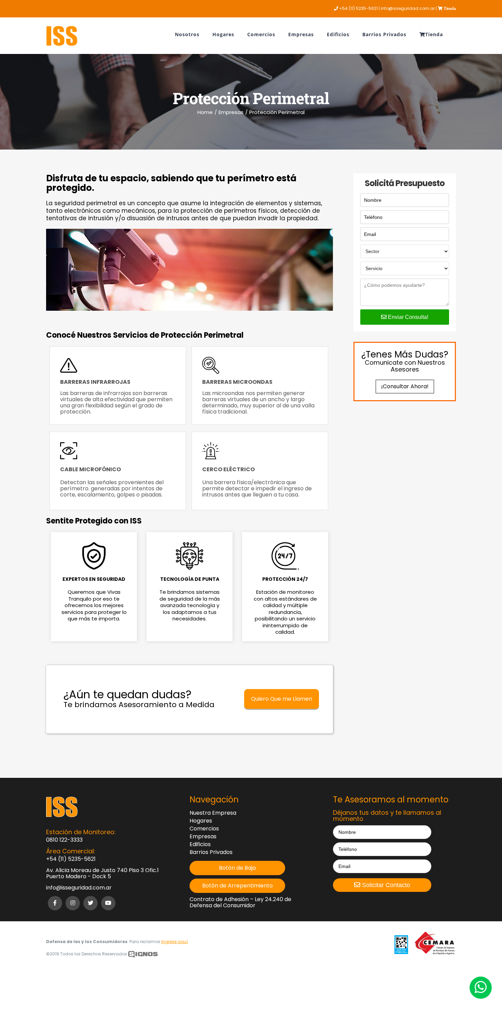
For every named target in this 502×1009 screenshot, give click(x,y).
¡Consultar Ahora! (405, 386)
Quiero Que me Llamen (281, 699)
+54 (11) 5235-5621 (71, 859)
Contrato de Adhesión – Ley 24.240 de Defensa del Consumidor (240, 902)
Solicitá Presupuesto (405, 183)
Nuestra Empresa (213, 813)
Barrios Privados (211, 852)
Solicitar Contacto (385, 885)
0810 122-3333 (64, 840)
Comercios (204, 829)
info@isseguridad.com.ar (79, 888)
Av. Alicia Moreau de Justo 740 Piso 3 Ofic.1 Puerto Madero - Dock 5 (102, 873)
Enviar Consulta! (407, 317)
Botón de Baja (237, 868)
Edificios (200, 844)
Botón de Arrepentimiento (237, 886)
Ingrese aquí (174, 941)
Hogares (201, 821)
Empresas (203, 836)
